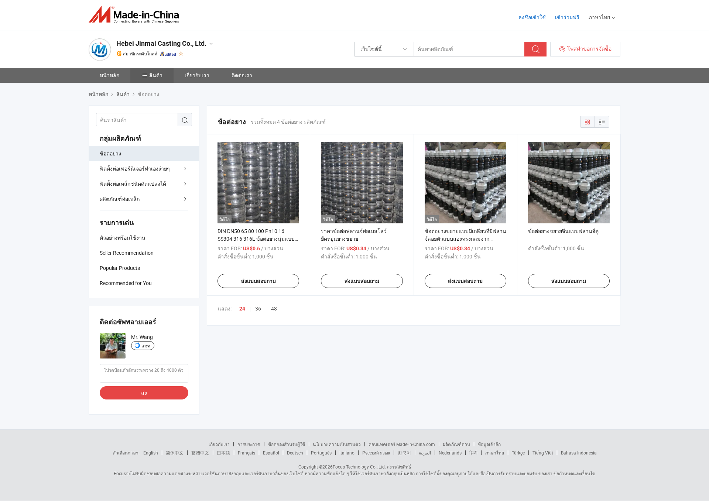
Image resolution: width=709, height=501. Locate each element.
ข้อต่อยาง (110, 153)
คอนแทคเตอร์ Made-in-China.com (402, 444)
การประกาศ (248, 444)
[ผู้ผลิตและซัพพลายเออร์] (136, 14)
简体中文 (175, 453)
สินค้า (155, 75)
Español (271, 453)
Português (321, 453)
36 (258, 308)
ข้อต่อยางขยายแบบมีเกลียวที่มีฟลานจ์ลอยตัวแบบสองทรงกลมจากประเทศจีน (465, 238)
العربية (425, 453)
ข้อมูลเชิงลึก (489, 444)
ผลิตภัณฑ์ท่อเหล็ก (120, 198)
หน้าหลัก (109, 75)
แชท (145, 346)
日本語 (223, 453)
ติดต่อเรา (242, 75)
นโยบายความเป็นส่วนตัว (337, 444)
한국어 (404, 453)
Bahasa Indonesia (579, 453)
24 (242, 309)
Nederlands (450, 453)
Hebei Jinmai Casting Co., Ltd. (161, 43)
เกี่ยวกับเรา (197, 75)
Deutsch (295, 453)
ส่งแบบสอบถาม (258, 281)
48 (274, 308)
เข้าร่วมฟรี (567, 17)
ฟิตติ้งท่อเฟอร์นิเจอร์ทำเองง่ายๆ (135, 168)
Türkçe (518, 453)
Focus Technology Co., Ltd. (359, 467)
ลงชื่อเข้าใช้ (532, 17)
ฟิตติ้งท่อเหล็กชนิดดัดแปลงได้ (133, 183)
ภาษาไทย (494, 453)
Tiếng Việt (542, 453)
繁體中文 (200, 453)
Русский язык (376, 453)
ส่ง (144, 392)
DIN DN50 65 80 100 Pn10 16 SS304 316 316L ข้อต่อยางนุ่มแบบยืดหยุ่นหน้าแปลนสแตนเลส (256, 238)
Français (246, 453)
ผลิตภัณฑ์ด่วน (456, 444)
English (150, 453)
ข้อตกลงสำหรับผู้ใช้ (286, 444)
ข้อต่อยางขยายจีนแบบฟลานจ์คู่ (563, 230)
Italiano (346, 453)
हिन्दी (473, 453)
